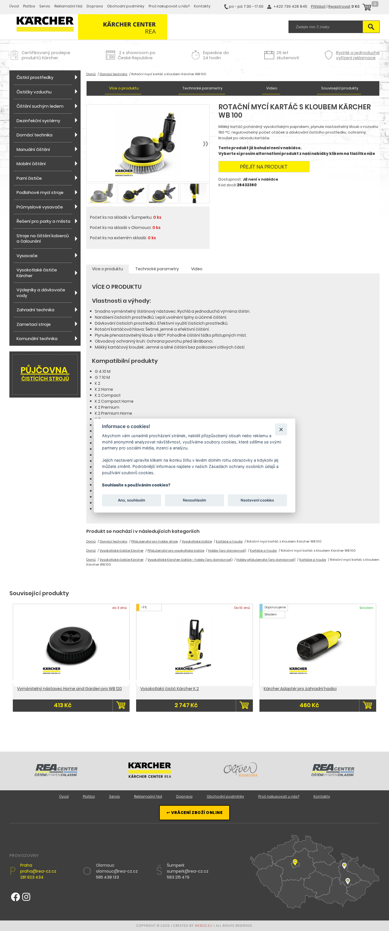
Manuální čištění (33, 149)
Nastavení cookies (257, 500)
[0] (367, 8)
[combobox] (325, 27)
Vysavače (27, 256)
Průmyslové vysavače (40, 207)
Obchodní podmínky (125, 6)
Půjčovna (45, 373)
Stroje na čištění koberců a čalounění (43, 238)
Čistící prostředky (35, 77)
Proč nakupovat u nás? (169, 6)
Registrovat (339, 6)
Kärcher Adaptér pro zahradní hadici (300, 688)
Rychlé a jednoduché (358, 55)
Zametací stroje (34, 324)
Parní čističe (29, 178)
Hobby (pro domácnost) (227, 550)
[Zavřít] (281, 429)
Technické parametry (202, 88)
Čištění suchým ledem (40, 106)
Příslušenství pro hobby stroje (154, 541)
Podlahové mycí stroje (40, 192)
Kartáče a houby (229, 541)
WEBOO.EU (203, 925)
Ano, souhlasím (131, 500)
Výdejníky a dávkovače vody (41, 292)
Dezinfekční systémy (38, 121)
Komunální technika (37, 338)
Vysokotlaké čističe (197, 541)
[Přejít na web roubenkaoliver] (241, 778)
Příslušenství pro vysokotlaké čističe (176, 550)
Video (271, 88)
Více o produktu (124, 88)
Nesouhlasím (194, 500)
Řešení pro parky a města (43, 221)
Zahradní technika (35, 310)
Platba (29, 6)
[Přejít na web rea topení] (333, 774)
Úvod (14, 6)
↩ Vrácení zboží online (194, 812)
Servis (44, 6)
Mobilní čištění (31, 164)
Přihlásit (318, 6)
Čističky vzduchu (34, 92)
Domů (91, 74)
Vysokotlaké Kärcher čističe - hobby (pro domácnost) (190, 559)
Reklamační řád (68, 6)
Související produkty (339, 88)
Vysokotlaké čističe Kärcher (37, 273)
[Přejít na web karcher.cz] (149, 776)
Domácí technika (34, 135)
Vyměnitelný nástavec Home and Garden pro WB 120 (69, 688)
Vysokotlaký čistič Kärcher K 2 (169, 688)
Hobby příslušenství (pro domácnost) (265, 559)
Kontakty (202, 6)
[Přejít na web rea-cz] (56, 774)
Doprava (95, 6)
